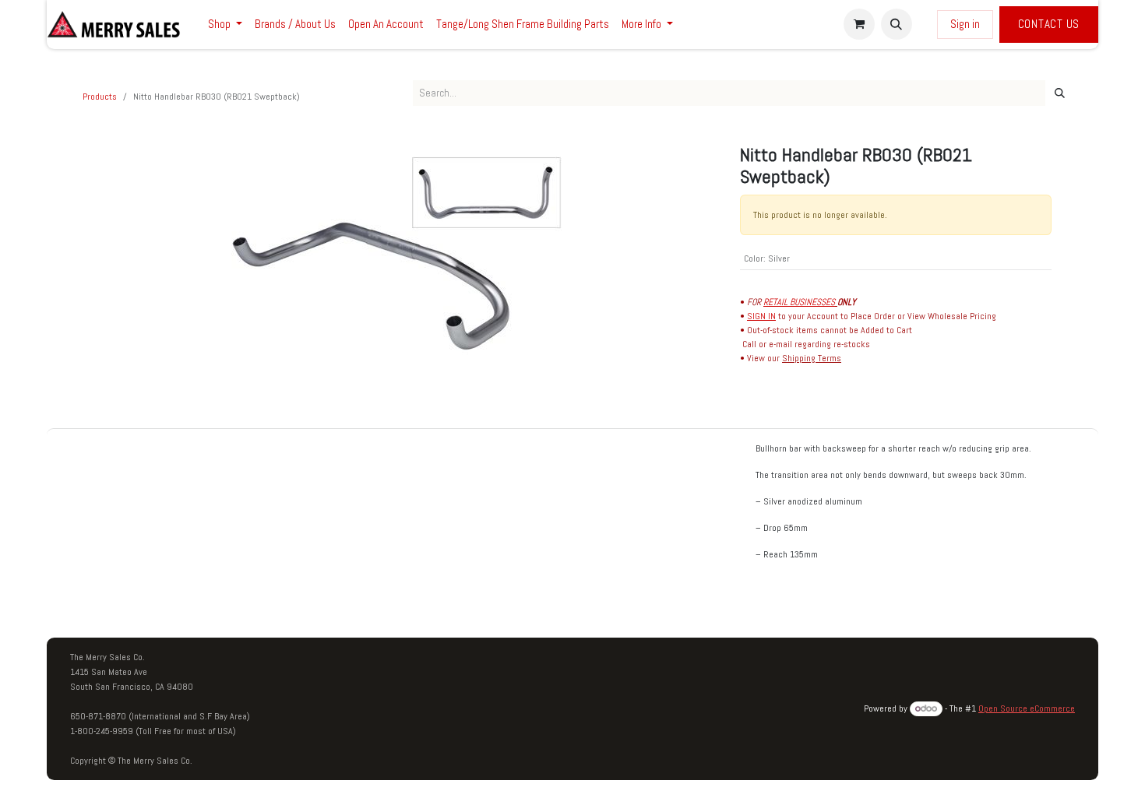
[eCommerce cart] (859, 24)
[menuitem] (225, 24)
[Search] (1060, 93)
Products (100, 96)
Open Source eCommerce (1026, 708)
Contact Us (1049, 23)
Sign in (965, 23)
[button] (896, 24)
